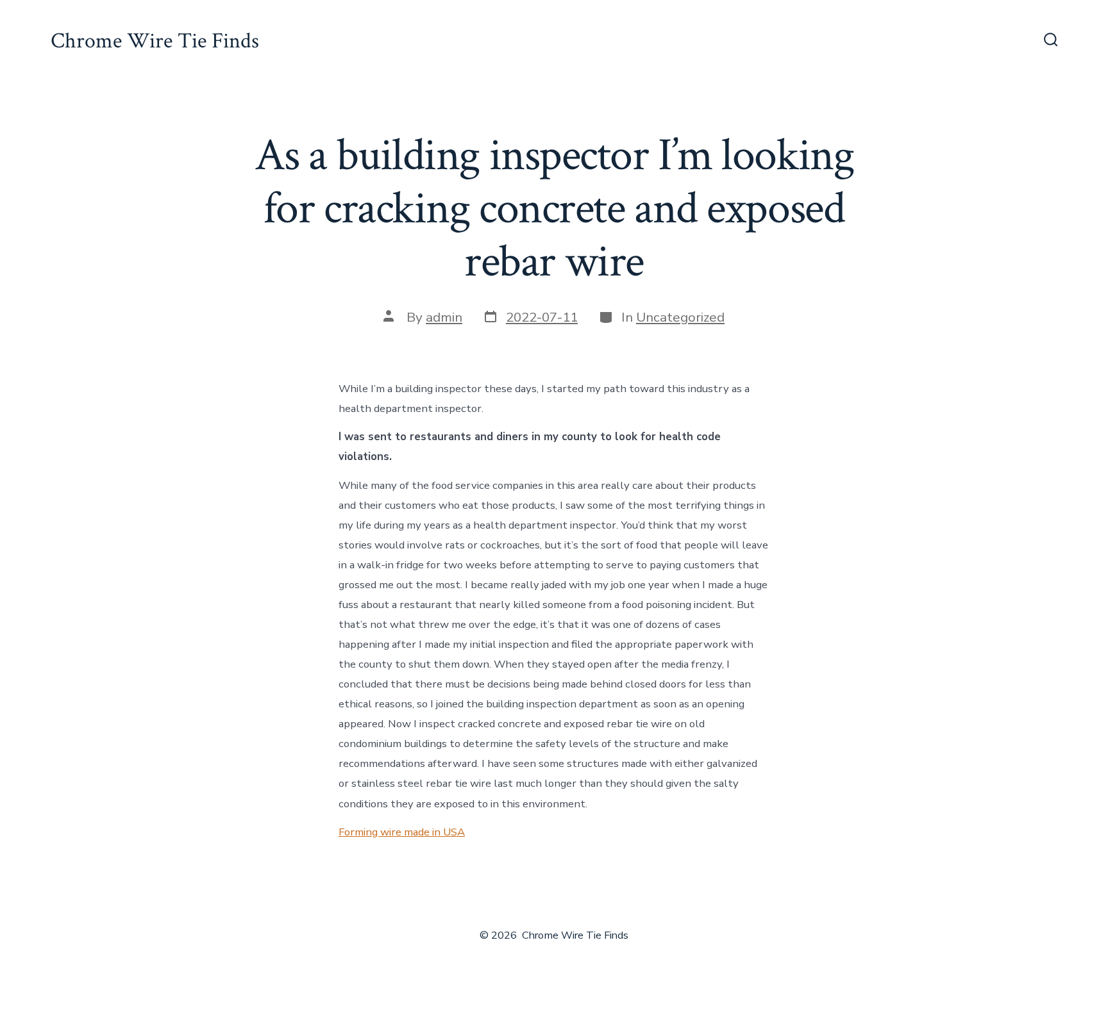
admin (444, 317)
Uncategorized (680, 317)
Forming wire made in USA (402, 832)
